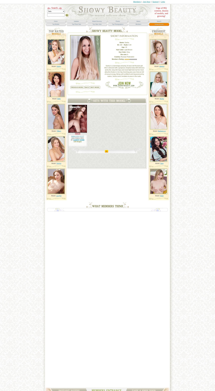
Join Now (146, 2)
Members (137, 2)
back (87, 87)
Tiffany (59, 131)
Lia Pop (58, 196)
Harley (59, 66)
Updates (76, 21)
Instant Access (159, 24)
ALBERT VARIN (78, 140)
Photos (118, 21)
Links (163, 2)
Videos (138, 21)
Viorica (58, 163)
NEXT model (95, 87)
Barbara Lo (162, 131)
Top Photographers (118, 24)
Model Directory (97, 21)
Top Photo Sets (76, 24)
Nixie (162, 196)
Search (54, 8)
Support (155, 2)
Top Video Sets (97, 24)
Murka (162, 99)
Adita (59, 99)
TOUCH (77, 134)
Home (56, 21)
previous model (77, 87)
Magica (161, 66)
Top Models (55, 24)
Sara (161, 163)
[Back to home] (107, 17)
